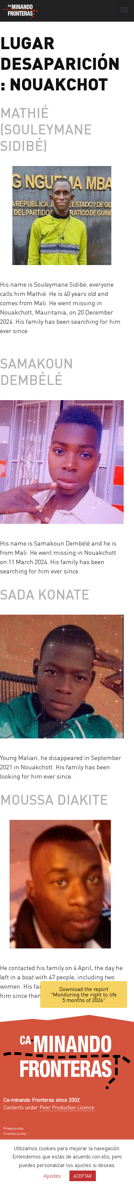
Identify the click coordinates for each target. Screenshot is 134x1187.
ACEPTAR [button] (83, 1176)
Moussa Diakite (54, 799)
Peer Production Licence (67, 1107)
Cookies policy (14, 1133)
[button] (124, 10)
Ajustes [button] (52, 1175)
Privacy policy (13, 1128)
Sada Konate (44, 594)
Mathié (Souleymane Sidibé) (46, 128)
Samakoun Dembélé (36, 371)
